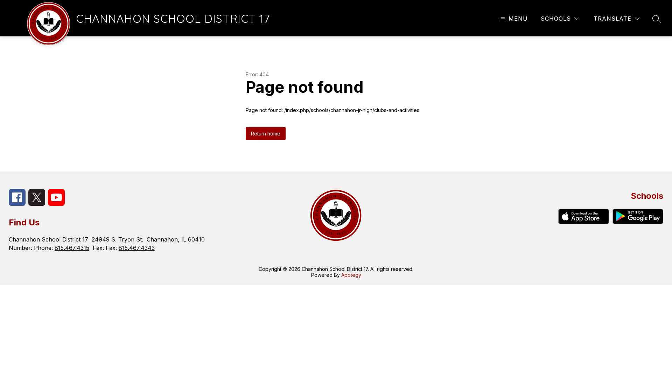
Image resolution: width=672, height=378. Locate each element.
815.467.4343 (137, 247)
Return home (265, 133)
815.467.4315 (72, 247)
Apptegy (351, 275)
